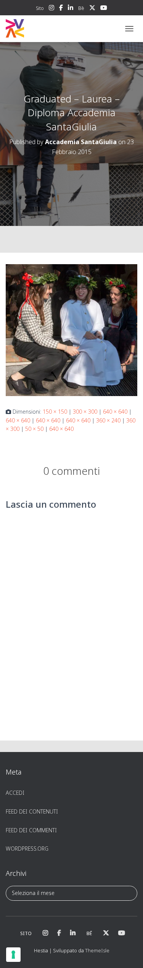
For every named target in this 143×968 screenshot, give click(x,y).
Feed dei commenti (31, 830)
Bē (81, 8)
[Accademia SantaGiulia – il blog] (38, 28)
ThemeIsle (97, 950)
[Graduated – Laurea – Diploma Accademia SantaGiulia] (71, 329)
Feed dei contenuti (32, 811)
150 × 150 (55, 411)
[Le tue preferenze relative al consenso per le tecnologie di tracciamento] (13, 954)
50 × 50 (34, 428)
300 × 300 (85, 411)
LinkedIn (70, 9)
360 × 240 (108, 420)
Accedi (15, 792)
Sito (40, 8)
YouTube (103, 9)
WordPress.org (27, 848)
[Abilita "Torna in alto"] (128, 952)
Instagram (51, 9)
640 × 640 (115, 411)
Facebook (61, 9)
